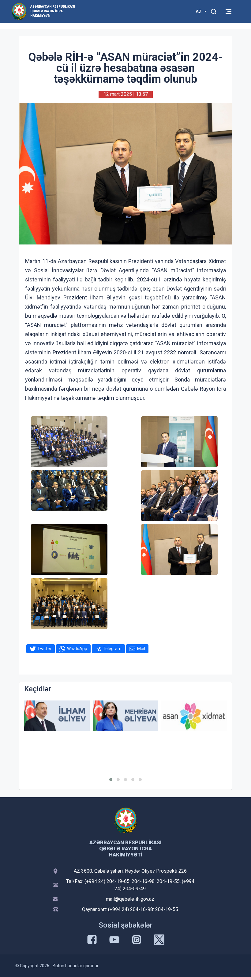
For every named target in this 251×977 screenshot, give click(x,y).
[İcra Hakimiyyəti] (19, 11)
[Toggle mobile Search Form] (213, 10)
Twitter (44, 648)
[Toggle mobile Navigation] (228, 11)
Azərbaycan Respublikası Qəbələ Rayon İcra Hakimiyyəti (52, 11)
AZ (199, 11)
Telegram (112, 648)
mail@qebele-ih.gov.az (130, 899)
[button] (110, 779)
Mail (141, 648)
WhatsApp (77, 648)
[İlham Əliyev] (57, 715)
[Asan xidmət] (194, 715)
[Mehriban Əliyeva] (125, 715)
